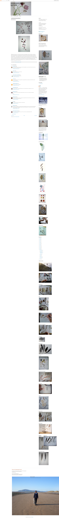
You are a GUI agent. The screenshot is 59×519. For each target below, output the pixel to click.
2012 (40, 245)
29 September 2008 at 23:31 (16, 76)
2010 (40, 247)
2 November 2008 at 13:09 (16, 108)
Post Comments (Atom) (16, 116)
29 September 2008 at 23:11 (16, 72)
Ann (13, 101)
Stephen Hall (14, 105)
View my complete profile (41, 94)
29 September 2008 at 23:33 (16, 81)
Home (24, 115)
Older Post (36, 115)
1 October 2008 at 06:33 (15, 99)
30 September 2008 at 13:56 (16, 85)
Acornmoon (14, 66)
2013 (40, 244)
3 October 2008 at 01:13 (15, 103)
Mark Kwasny (14, 91)
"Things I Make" (41, 83)
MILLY (40, 86)
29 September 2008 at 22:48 (16, 68)
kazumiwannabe (15, 87)
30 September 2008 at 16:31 (16, 89)
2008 (40, 249)
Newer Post (12, 115)
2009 (40, 248)
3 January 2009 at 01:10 (15, 112)
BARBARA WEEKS (15, 83)
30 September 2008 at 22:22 (16, 94)
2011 (40, 246)
